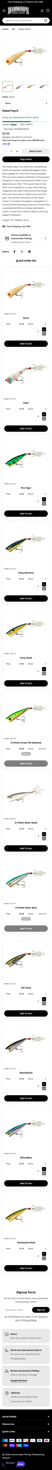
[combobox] (26, 20)
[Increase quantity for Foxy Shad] (44, 669)
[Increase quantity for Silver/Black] (44, 1084)
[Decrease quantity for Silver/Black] (44, 1088)
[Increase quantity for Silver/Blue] (44, 1169)
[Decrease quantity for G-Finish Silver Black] (44, 838)
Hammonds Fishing (21, 1454)
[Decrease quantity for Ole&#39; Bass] (44, 1003)
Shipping (6, 137)
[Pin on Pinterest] (29, 252)
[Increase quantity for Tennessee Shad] (44, 1254)
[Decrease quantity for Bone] (44, 334)
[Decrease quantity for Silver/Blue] (44, 1173)
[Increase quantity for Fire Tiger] (44, 499)
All (13, 29)
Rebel (14, 124)
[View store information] (45, 238)
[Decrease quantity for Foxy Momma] (44, 588)
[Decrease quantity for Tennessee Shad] (44, 1258)
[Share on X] (22, 252)
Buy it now (26, 159)
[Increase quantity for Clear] (44, 414)
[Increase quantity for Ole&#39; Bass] (44, 999)
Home (5, 29)
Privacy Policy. (29, 1320)
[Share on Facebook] (14, 252)
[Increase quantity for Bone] (44, 329)
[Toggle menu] (4, 10)
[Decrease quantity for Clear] (44, 419)
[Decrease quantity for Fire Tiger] (44, 504)
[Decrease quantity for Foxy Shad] (44, 673)
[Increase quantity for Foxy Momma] (44, 584)
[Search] (45, 20)
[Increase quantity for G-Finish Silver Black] (44, 834)
